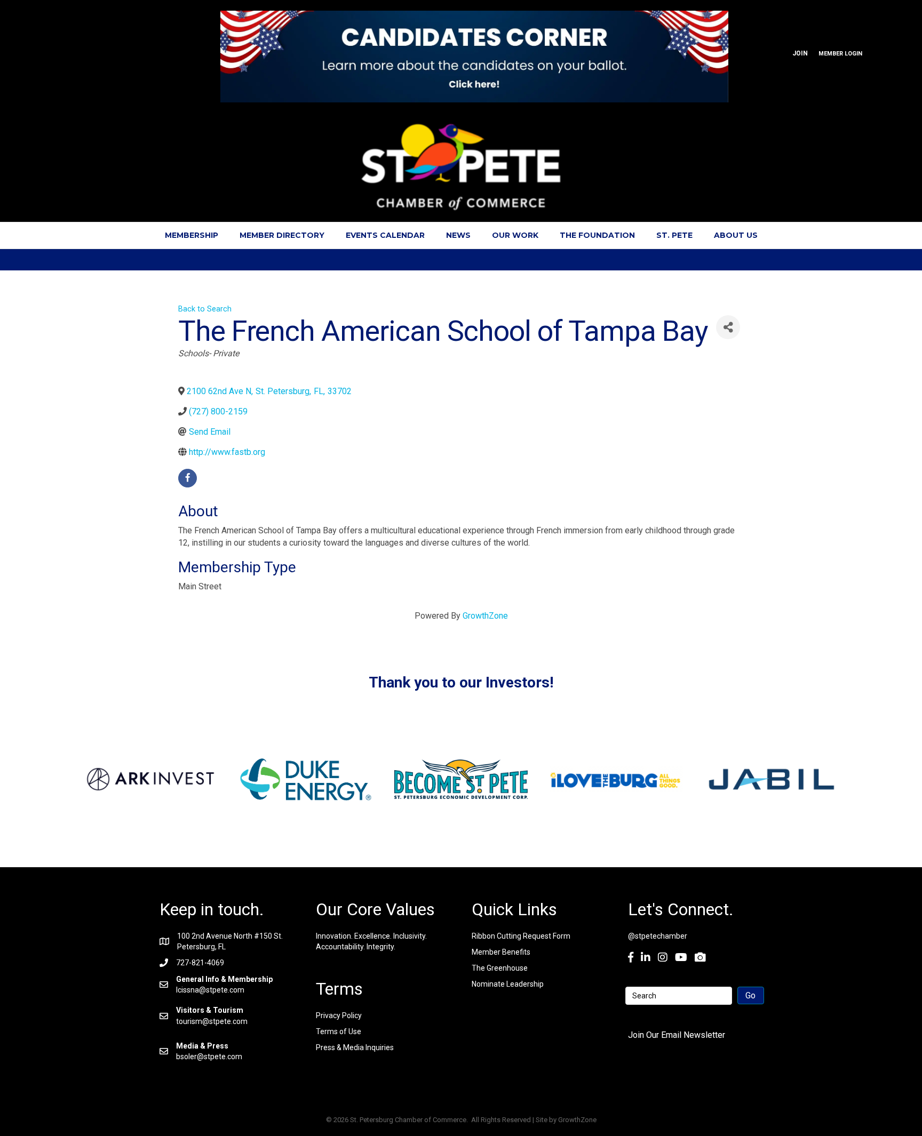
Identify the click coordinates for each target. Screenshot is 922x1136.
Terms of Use (338, 1031)
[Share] (728, 327)
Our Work (515, 235)
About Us (736, 235)
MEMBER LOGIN (840, 53)
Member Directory (282, 235)
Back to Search (205, 309)
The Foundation (597, 235)
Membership (191, 235)
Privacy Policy (339, 1015)
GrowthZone (485, 616)
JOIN (800, 53)
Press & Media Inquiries (355, 1047)
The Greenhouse (500, 968)
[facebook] (187, 478)
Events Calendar (385, 235)
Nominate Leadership (508, 984)
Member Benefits (501, 952)
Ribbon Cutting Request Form (521, 936)
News (458, 235)
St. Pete (674, 235)
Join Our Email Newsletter (676, 1035)
